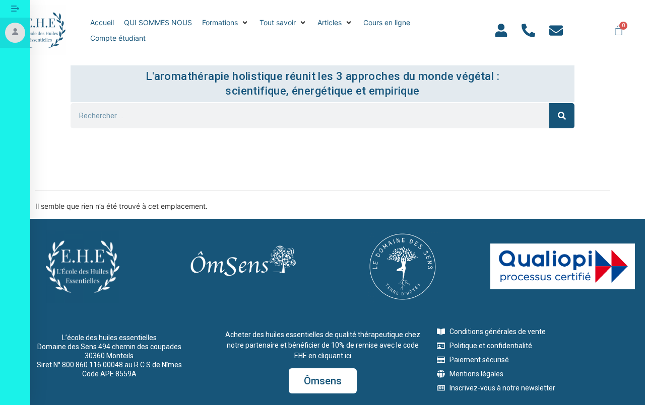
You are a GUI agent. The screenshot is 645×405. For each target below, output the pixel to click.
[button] (225, 22)
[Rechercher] (561, 115)
